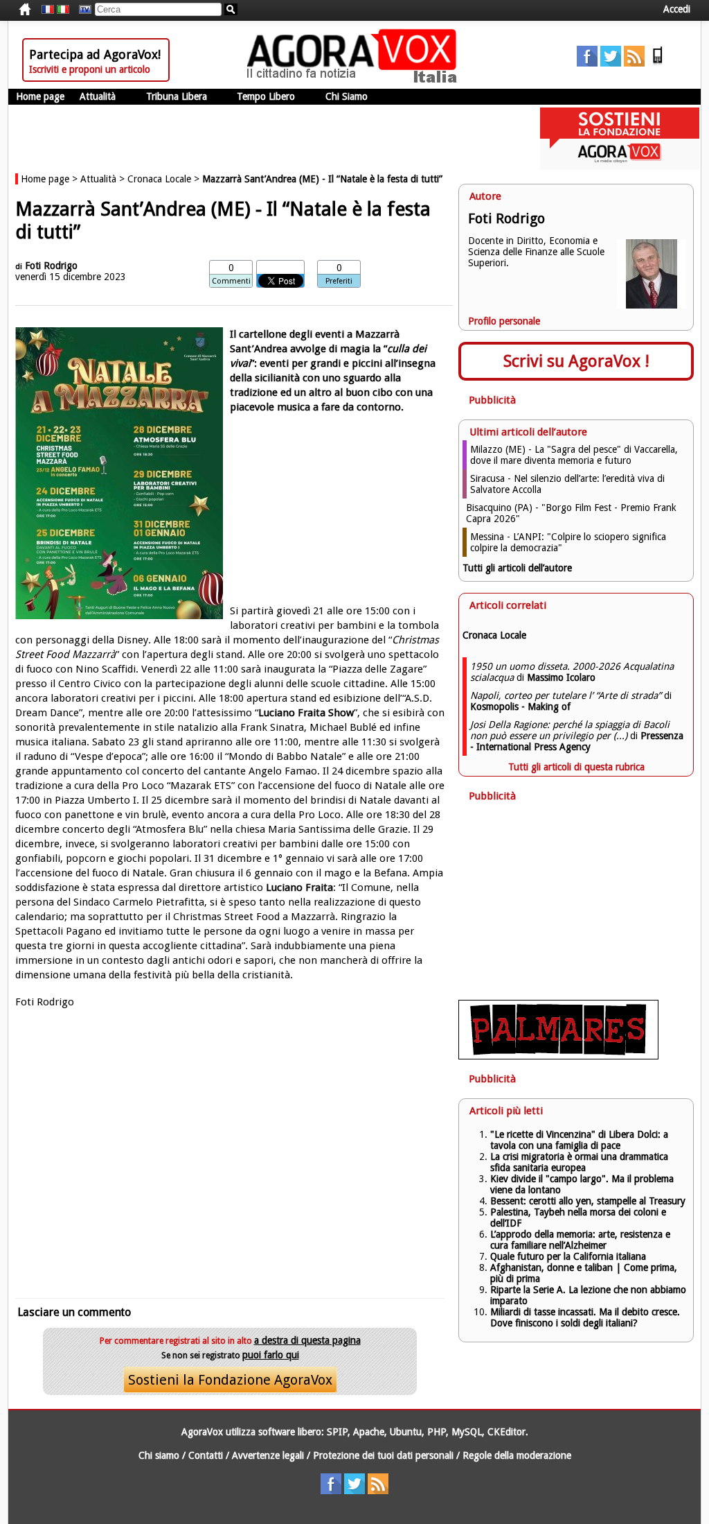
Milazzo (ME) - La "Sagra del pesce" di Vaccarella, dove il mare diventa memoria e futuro (574, 455)
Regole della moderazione (517, 1455)
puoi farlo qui (270, 1354)
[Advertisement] (230, 1151)
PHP (436, 1431)
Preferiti (338, 281)
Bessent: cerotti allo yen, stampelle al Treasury (587, 1200)
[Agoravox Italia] (63, 9)
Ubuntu (406, 1431)
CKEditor (506, 1431)
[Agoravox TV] (81, 9)
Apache (368, 1431)
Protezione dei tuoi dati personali (383, 1455)
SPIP (337, 1431)
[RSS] (634, 63)
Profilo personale (504, 321)
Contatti (205, 1455)
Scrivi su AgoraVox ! (576, 361)
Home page (40, 96)
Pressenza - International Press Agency (576, 741)
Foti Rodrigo (51, 265)
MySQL (466, 1431)
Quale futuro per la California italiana (568, 1256)
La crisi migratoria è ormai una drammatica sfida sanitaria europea (579, 1162)
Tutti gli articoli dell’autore (517, 567)
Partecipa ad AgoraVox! (95, 54)
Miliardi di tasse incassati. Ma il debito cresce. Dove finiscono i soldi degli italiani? (585, 1317)
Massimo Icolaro (561, 677)
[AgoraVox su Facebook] (587, 63)
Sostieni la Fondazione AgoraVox (230, 1379)
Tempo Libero (266, 96)
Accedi (676, 9)
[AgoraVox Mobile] (657, 63)
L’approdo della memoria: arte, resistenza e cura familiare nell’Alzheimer (580, 1240)
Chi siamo (158, 1455)
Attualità (98, 96)
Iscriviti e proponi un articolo (89, 69)
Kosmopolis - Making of (520, 706)
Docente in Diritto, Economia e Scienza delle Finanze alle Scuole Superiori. (536, 251)
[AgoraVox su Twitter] (610, 63)
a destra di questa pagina (307, 1340)
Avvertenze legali (268, 1455)
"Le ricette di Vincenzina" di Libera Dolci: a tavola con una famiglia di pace (579, 1140)
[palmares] (558, 1056)
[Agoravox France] (48, 9)
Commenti (231, 281)
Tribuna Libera (176, 96)
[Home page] (355, 79)
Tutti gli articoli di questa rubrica (576, 766)
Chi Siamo (346, 96)
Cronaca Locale (159, 178)
